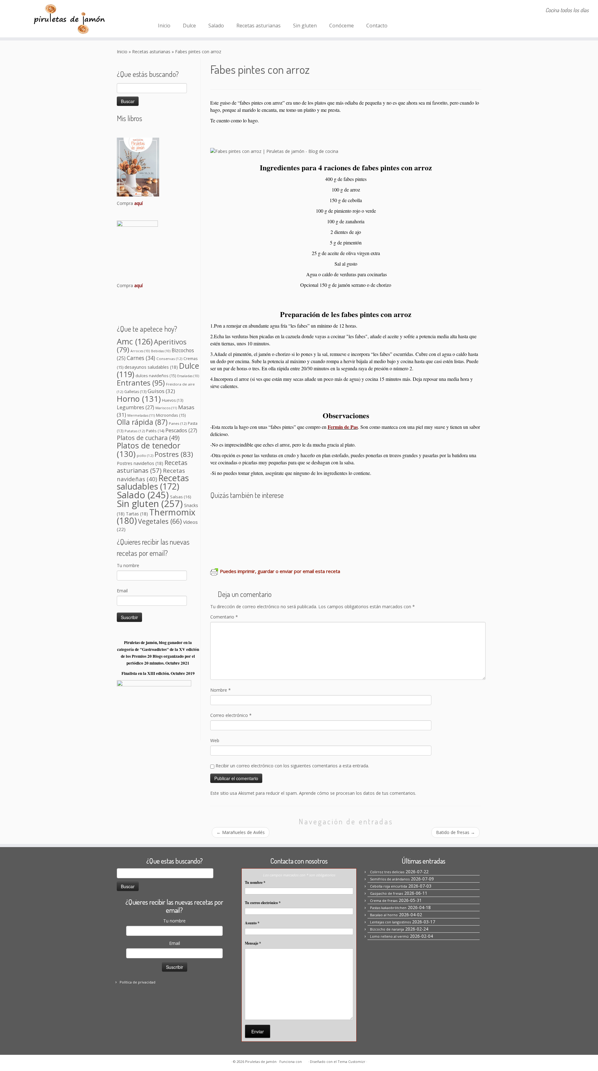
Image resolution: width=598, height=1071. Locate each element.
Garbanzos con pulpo (393, 513)
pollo (145, 455)
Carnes (141, 358)
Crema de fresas (383, 900)
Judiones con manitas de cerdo (321, 513)
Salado (216, 25)
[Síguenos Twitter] (189, 11)
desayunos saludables (151, 367)
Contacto (376, 25)
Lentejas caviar (288, 531)
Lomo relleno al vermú (389, 936)
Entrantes (141, 383)
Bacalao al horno (384, 914)
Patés (155, 431)
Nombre (220, 690)
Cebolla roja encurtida (388, 886)
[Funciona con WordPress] (305, 1060)
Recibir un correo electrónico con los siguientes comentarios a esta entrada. (292, 766)
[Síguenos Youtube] (197, 11)
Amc (135, 341)
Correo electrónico (231, 715)
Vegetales (160, 521)
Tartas (137, 514)
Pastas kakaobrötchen (388, 907)
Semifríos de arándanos (390, 879)
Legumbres (135, 407)
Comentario (224, 617)
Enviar (257, 1031)
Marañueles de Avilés (240, 832)
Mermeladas (141, 415)
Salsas (180, 497)
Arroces (140, 351)
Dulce (189, 25)
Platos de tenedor (148, 449)
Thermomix (156, 516)
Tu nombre (128, 565)
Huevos (172, 400)
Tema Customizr (351, 1061)
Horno (139, 398)
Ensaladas (188, 376)
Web (214, 740)
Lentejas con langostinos (244, 513)
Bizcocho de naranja (387, 929)
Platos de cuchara (148, 438)
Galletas (135, 391)
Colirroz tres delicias (387, 872)
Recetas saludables (153, 482)
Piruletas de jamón (261, 1061)
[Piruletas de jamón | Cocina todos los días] (69, 18)
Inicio (164, 25)
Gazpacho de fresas (386, 893)
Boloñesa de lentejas (239, 549)
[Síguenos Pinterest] (180, 11)
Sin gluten (305, 25)
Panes (178, 423)
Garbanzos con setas (239, 531)
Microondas (171, 415)
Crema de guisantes (295, 549)
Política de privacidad (137, 982)
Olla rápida (142, 422)
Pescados (181, 430)
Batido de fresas (455, 832)
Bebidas (160, 351)
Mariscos (166, 407)
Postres (173, 454)
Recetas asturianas (258, 25)
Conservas (169, 358)
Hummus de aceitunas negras (434, 531)
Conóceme (341, 25)
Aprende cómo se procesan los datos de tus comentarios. (357, 793)
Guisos (161, 391)
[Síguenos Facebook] (163, 11)
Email (122, 591)
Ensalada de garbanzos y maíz (351, 531)
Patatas (135, 431)
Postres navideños (140, 463)
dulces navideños (155, 375)
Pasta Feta (437, 513)
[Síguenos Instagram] (172, 11)
